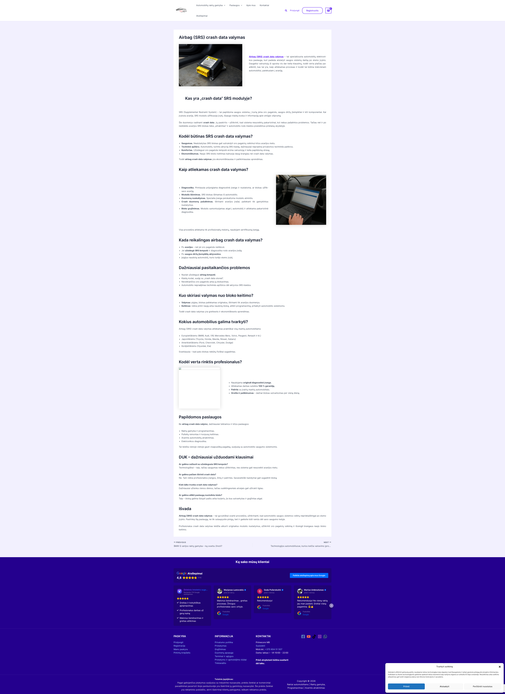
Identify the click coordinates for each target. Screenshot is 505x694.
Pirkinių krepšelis (182, 652)
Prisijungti (294, 10)
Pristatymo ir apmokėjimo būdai (231, 659)
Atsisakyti (444, 686)
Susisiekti (260, 645)
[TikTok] (314, 636)
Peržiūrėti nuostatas (482, 686)
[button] (499, 666)
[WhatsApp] (325, 636)
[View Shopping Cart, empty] (328, 10)
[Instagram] (320, 636)
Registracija (179, 645)
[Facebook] (303, 636)
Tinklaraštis (220, 663)
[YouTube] (309, 636)
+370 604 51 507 (273, 649)
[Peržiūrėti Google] (219, 591)
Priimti (406, 686)
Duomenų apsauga (224, 652)
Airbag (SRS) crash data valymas (266, 56)
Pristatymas (220, 645)
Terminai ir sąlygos (224, 656)
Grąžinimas (220, 649)
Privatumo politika (224, 642)
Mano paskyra (181, 649)
